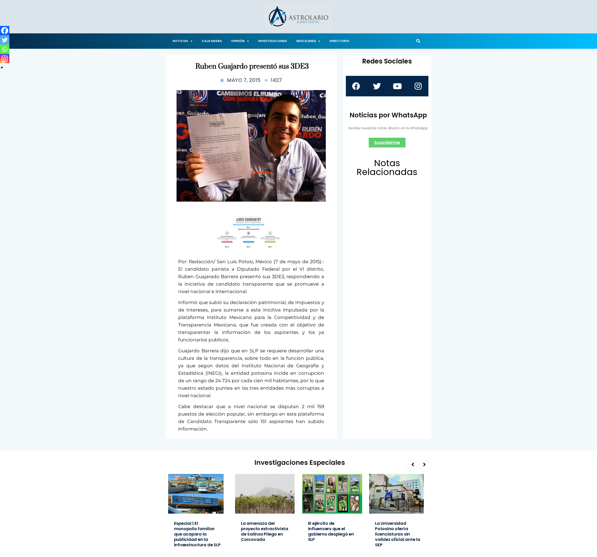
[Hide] (2, 68)
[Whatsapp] (4, 49)
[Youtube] (397, 86)
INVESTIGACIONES (272, 41)
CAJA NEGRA (212, 41)
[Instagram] (4, 58)
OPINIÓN (238, 41)
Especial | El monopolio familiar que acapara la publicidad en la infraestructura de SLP (197, 534)
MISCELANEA (306, 41)
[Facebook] (4, 30)
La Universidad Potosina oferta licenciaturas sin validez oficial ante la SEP (397, 534)
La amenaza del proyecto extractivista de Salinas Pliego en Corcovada (264, 531)
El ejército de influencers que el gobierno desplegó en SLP (331, 531)
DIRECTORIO (339, 41)
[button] (418, 41)
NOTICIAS (180, 41)
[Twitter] (4, 40)
